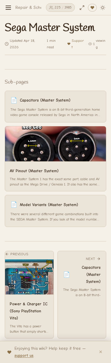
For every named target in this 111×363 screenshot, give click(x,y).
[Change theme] (102, 7)
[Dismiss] (100, 352)
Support (78, 43)
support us (24, 355)
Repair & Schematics (34, 7)
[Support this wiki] (92, 7)
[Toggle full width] (82, 7)
